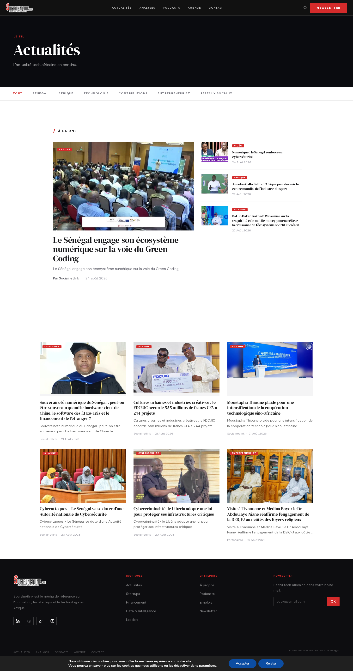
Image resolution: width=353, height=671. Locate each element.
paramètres (207, 666)
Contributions (133, 93)
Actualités (122, 7)
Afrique (66, 93)
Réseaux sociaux (216, 93)
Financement (136, 602)
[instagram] (52, 621)
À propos (207, 585)
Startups (133, 594)
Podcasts (171, 7)
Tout (18, 93)
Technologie (96, 93)
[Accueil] (19, 7)
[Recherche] (305, 8)
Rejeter (271, 663)
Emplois (206, 602)
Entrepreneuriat (174, 93)
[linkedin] (17, 621)
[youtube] (29, 621)
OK (333, 601)
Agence (194, 7)
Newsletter (329, 8)
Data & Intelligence (141, 611)
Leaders (132, 619)
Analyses (147, 7)
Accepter (242, 663)
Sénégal (41, 93)
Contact (217, 7)
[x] (41, 621)
